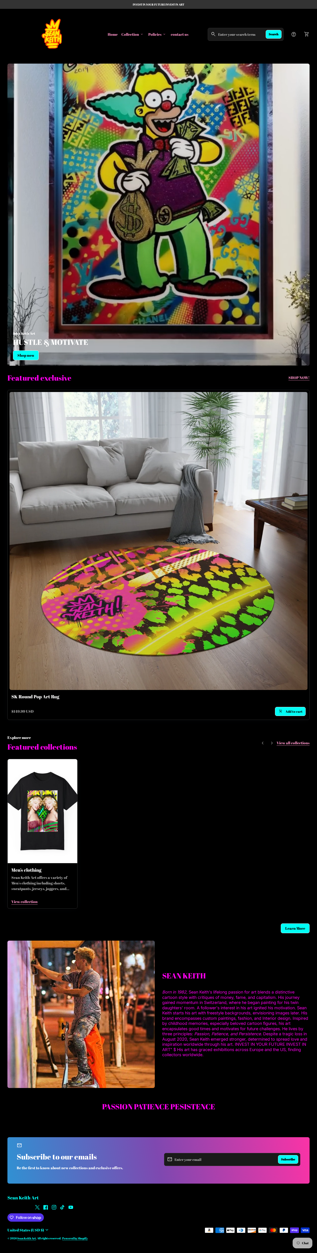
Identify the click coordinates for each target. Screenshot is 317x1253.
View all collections (293, 742)
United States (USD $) (28, 1230)
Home (113, 34)
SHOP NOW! (299, 377)
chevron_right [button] (272, 743)
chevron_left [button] (262, 743)
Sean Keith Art (23, 1198)
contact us (179, 34)
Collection (132, 34)
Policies (157, 34)
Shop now (25, 355)
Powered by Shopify (75, 1238)
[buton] (28, 1230)
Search (273, 34)
